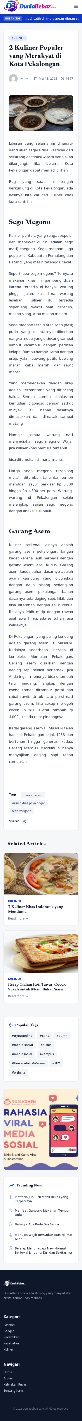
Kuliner (18, 38)
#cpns (44, 1036)
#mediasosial (22, 1054)
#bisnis (45, 1045)
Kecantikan (11, 1337)
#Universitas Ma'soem (28, 1063)
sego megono (21, 811)
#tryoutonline (22, 1036)
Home (7, 1372)
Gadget (8, 1331)
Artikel (7, 1378)
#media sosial (22, 1045)
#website (18, 1072)
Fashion (9, 1325)
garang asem (33, 795)
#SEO (56, 1063)
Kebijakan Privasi (15, 1384)
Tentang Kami (13, 1390)
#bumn (61, 1036)
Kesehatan (11, 1343)
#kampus (47, 1054)
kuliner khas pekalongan (28, 803)
